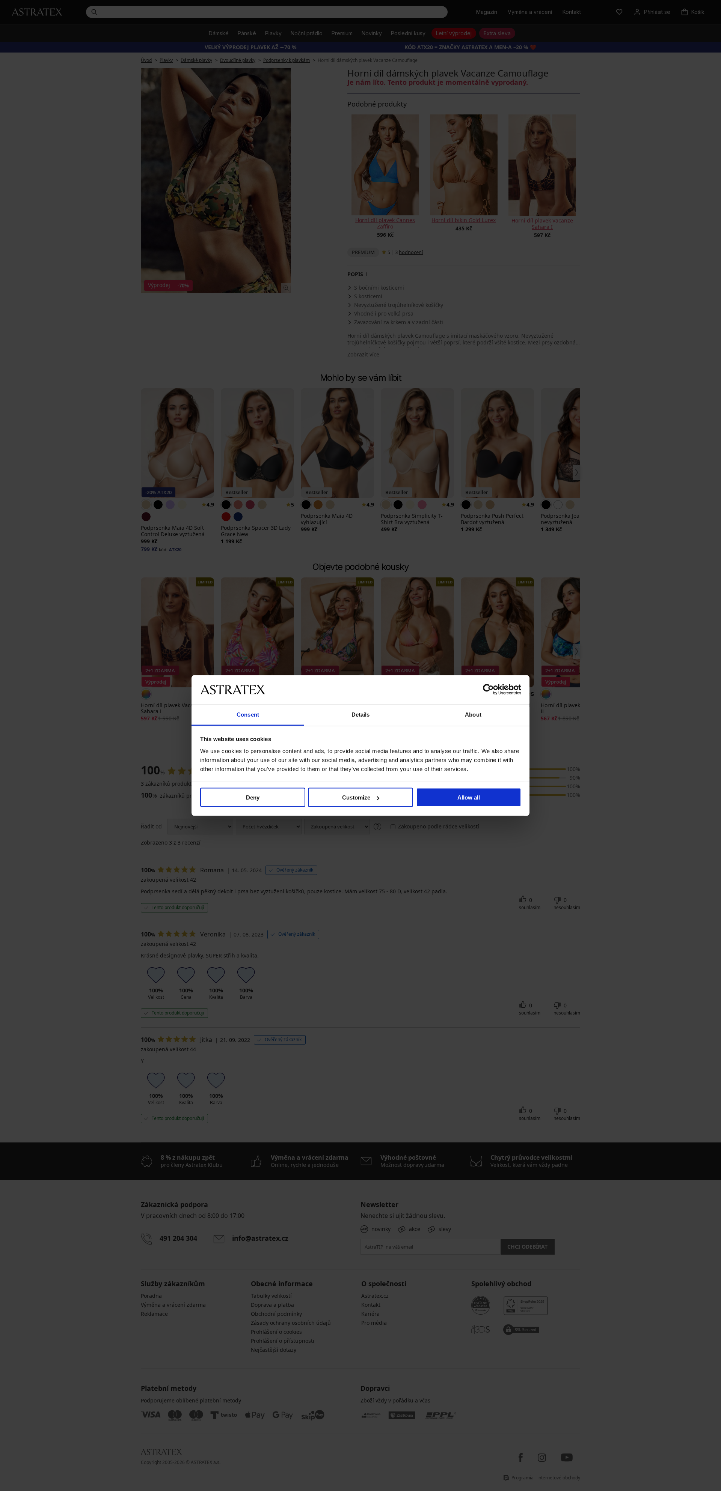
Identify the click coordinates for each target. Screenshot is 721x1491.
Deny (252, 797)
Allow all (468, 797)
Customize (356, 797)
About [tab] (473, 714)
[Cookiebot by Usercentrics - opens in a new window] (488, 689)
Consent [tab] (248, 714)
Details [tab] (360, 714)
